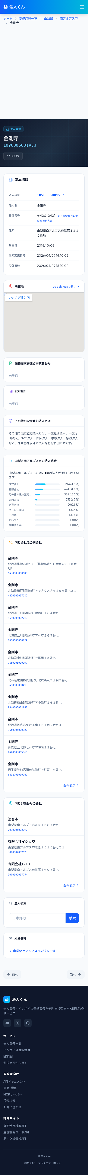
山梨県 (48, 18)
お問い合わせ (12, 1107)
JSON (15, 156)
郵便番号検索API (14, 1126)
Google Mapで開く (64, 286)
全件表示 (69, 785)
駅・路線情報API (14, 1138)
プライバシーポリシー (51, 1163)
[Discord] (7, 1023)
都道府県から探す (15, 1063)
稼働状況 (9, 1101)
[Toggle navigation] (82, 6)
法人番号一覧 (12, 1043)
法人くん (17, 6)
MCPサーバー (12, 1094)
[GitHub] (28, 1023)
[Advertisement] (44, 73)
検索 (72, 918)
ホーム (7, 18)
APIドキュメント (14, 1081)
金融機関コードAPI (16, 1132)
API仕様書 (10, 1088)
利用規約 (29, 1163)
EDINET (8, 1056)
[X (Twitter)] (17, 1023)
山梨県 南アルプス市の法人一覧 (34, 951)
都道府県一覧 (28, 18)
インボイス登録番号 (16, 1050)
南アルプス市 (69, 18)
